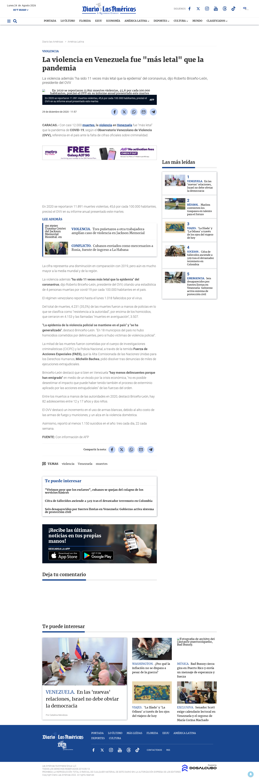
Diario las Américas (53, 41)
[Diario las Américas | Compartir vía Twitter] (124, 111)
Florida (85, 21)
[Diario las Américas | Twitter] (198, 8)
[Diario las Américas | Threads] (225, 8)
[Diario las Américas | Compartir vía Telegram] (153, 111)
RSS (168, 750)
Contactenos (154, 750)
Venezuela (85, 463)
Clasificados (216, 21)
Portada (50, 21)
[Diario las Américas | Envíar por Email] (143, 111)
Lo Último (68, 21)
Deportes (161, 21)
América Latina (136, 21)
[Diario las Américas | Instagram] (207, 8)
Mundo (197, 21)
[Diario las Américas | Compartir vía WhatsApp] (133, 111)
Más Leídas (134, 733)
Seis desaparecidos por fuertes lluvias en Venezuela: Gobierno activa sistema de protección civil (99, 511)
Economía (113, 21)
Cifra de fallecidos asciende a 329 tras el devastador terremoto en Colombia (98, 501)
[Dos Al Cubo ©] (199, 770)
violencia (105, 125)
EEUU (98, 21)
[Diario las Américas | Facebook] (189, 8)
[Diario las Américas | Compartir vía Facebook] (114, 111)
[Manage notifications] (251, 774)
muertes (88, 125)
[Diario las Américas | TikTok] (233, 8)
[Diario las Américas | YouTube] (216, 8)
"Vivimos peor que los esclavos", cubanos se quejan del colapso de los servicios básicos (94, 491)
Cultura (180, 21)
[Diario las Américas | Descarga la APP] (65, 556)
